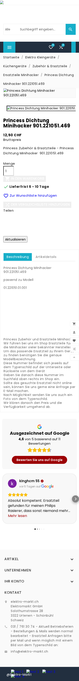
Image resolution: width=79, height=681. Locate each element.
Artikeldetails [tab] (46, 257)
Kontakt (13, 592)
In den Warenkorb (24, 179)
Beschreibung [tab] (18, 257)
